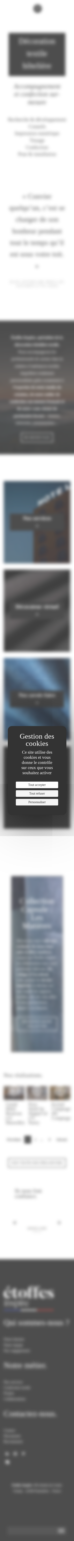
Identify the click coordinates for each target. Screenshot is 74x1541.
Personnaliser (37, 802)
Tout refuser (37, 793)
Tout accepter (37, 785)
